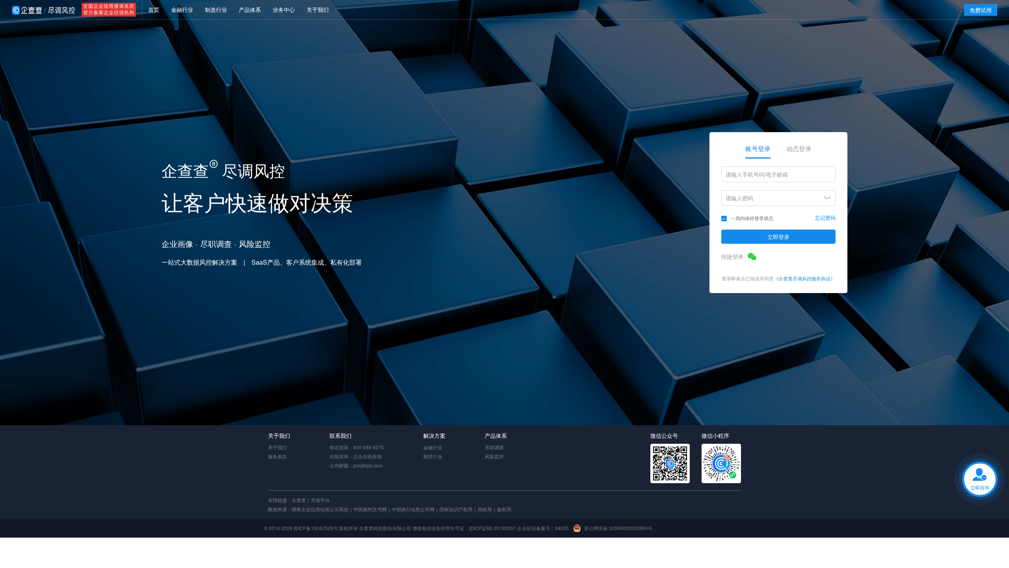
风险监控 (494, 456)
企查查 (299, 500)
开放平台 (320, 500)
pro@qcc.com (368, 465)
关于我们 (277, 447)
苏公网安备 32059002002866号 (618, 528)
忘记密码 (825, 217)
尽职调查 (494, 447)
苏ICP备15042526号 (316, 528)
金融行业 (432, 447)
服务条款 (277, 456)
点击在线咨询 (367, 456)
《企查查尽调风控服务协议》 (804, 278)
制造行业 (432, 456)
